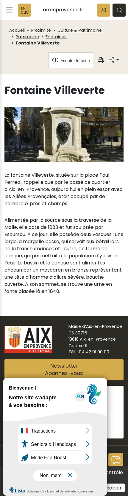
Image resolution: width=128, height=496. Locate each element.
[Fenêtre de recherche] (119, 10)
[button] (103, 10)
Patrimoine (27, 37)
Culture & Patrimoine (79, 30)
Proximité (41, 30)
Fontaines (56, 37)
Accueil (17, 30)
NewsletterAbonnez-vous (64, 369)
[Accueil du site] (63, 10)
